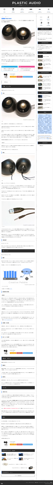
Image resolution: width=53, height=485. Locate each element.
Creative (7, 18)
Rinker (13, 351)
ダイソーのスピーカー (8, 319)
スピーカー (3, 18)
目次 (5, 82)
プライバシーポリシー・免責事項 (48, 482)
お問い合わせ (36, 482)
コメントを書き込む (18, 475)
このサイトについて (31, 482)
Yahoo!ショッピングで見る (28, 76)
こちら (11, 288)
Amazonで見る (13, 76)
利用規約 (48, 138)
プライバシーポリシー (43, 138)
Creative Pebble (12, 73)
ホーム (27, 482)
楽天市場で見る (19, 76)
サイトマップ (41, 482)
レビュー (10, 18)
